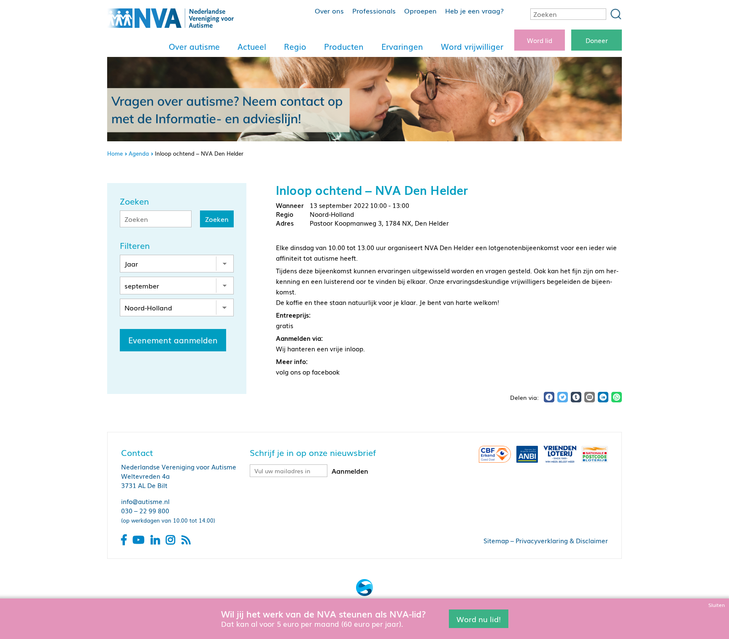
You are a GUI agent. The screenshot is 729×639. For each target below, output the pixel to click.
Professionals (374, 10)
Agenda (139, 153)
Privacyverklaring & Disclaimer (562, 540)
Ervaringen (402, 46)
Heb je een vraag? (474, 10)
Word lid (539, 40)
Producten (344, 46)
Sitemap (496, 540)
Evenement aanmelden (173, 340)
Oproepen (420, 10)
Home (115, 153)
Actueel (252, 46)
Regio (295, 46)
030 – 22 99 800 (145, 510)
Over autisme (194, 46)
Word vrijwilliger (472, 46)
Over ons (329, 10)
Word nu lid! (478, 618)
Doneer (597, 40)
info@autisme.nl (145, 501)
